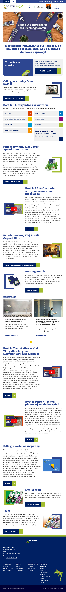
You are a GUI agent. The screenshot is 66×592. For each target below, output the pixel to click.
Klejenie (8, 113)
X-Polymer (19, 570)
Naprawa (8, 124)
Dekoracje (39, 119)
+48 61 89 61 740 (11, 558)
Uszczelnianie (40, 113)
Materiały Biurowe (12, 130)
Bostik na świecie (58, 1)
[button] (30, 342)
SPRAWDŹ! (30, 229)
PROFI (7, 1)
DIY (13, 1)
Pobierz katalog (32, 290)
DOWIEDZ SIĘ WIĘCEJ (33, 504)
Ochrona (38, 124)
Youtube (30, 570)
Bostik (18, 566)
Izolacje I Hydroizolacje (15, 119)
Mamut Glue (20, 568)
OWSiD (42, 582)
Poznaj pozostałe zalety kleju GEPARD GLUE (19, 265)
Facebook (31, 566)
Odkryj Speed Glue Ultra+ (13, 182)
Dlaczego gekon (8, 568)
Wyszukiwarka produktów (45, 71)
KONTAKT (56, 8)
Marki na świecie (43, 1)
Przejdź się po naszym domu (14, 98)
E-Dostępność (44, 580)
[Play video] (14, 209)
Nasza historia (8, 570)
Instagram (31, 568)
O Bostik (6, 566)
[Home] (13, 7)
